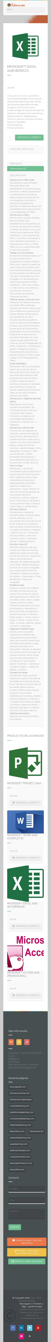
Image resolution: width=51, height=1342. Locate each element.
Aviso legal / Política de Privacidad (24, 1053)
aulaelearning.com (18, 1144)
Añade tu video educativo (28, 1261)
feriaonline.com (17, 1131)
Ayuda (11, 1056)
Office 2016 (27, 149)
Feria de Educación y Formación (23, 1064)
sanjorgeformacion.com (21, 1163)
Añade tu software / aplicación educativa (27, 1252)
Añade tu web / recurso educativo (28, 1241)
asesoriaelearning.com (20, 1137)
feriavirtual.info (37, 1131)
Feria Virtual (13, 1062)
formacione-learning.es (20, 1099)
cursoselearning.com (19, 1106)
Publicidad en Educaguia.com (22, 1067)
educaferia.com (17, 1169)
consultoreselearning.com (22, 1118)
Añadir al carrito (29, 137)
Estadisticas (13, 1059)
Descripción (16, 163)
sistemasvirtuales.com (20, 1150)
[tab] (25, 163)
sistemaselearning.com (20, 1125)
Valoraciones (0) (18, 168)
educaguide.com (18, 1087)
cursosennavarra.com (20, 1157)
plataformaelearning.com (21, 1112)
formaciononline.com (20, 1093)
